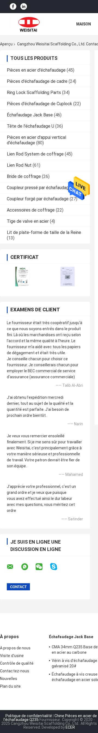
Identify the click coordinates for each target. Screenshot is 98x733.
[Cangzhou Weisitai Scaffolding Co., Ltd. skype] (57, 566)
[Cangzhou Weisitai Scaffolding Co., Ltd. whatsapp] (28, 567)
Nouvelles (8, 678)
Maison (83, 24)
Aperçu (6, 44)
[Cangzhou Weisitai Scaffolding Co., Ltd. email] (13, 567)
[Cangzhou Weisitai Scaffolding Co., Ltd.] (30, 24)
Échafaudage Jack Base (30, 115)
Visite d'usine (12, 655)
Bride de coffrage (24, 176)
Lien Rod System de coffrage (35, 154)
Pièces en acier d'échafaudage (36, 70)
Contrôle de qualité (16, 663)
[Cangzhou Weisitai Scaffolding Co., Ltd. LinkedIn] (24, 6)
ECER (70, 727)
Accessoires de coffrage (31, 210)
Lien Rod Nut (19, 165)
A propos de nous (15, 648)
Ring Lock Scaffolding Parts (34, 92)
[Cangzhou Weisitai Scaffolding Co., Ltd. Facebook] (13, 6)
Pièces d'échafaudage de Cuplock (39, 103)
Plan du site (10, 686)
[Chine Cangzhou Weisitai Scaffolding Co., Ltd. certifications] (22, 276)
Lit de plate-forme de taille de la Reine (44, 232)
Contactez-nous (14, 671)
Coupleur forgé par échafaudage (38, 198)
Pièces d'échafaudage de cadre (37, 81)
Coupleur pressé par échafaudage (39, 187)
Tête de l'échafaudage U (30, 126)
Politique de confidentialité (28, 716)
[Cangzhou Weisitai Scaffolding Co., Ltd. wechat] (42, 567)
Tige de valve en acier (28, 221)
